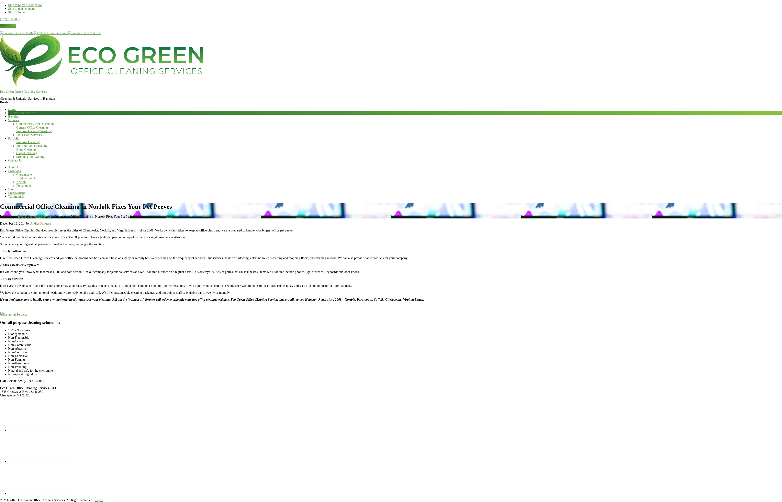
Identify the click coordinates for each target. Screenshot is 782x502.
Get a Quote (8, 26)
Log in (99, 500)
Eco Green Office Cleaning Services (23, 91)
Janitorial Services (15, 314)
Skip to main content (21, 8)
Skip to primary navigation (25, 5)
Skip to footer (17, 12)
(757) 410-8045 (10, 19)
